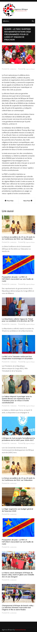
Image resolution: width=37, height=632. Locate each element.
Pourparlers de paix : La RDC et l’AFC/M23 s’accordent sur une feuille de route (17, 279)
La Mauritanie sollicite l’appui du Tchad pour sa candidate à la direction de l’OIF (18, 320)
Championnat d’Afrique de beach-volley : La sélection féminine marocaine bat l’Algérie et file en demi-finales (18, 607)
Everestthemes (20, 630)
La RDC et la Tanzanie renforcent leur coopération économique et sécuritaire (17, 357)
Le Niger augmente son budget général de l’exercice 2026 (17, 510)
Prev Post (10, 201)
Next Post (26, 201)
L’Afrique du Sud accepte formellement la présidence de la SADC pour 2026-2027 (18, 439)
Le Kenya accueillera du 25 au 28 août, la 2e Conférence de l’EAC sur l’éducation (18, 238)
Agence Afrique (30, 69)
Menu (6, 21)
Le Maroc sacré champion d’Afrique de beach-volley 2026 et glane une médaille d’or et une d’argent (18, 575)
